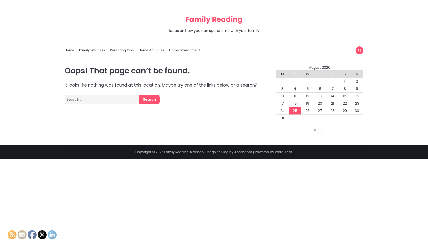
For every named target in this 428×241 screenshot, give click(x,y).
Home (69, 50)
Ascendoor (243, 152)
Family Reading (214, 19)
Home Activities (151, 50)
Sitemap (197, 152)
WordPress (283, 152)
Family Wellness (92, 50)
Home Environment (184, 50)
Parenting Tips (122, 50)
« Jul (317, 130)
